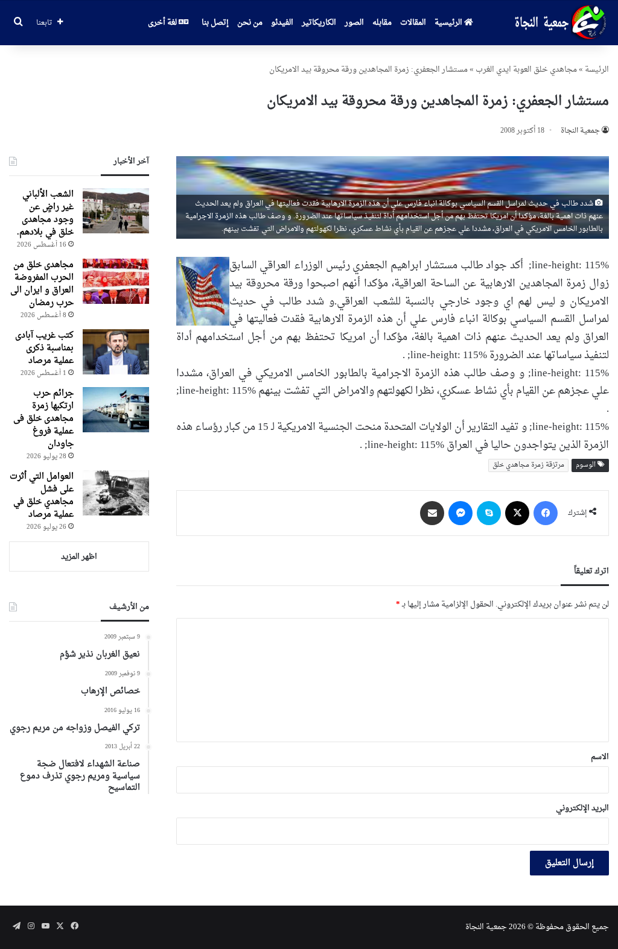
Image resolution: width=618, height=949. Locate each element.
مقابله (382, 22)
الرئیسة (597, 69)
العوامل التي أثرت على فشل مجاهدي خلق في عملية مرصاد (42, 495)
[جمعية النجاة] (559, 22)
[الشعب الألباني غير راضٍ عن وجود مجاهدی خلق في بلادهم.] (116, 210)
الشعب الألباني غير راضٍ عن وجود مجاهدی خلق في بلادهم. (45, 213)
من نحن (250, 22)
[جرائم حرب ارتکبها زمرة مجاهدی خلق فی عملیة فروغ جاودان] (116, 409)
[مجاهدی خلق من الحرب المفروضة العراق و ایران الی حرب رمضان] (116, 281)
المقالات (413, 22)
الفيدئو (282, 22)
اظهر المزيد (79, 556)
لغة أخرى (163, 22)
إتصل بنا (215, 22)
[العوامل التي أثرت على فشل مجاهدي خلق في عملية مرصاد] (116, 492)
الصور (354, 22)
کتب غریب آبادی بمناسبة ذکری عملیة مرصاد (44, 348)
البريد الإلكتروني (582, 808)
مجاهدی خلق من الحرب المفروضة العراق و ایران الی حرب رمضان (42, 284)
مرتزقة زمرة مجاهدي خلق (528, 465)
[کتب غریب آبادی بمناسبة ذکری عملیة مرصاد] (116, 351)
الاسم (600, 757)
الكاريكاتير (319, 22)
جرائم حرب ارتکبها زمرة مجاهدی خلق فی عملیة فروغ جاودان (43, 418)
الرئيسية (449, 22)
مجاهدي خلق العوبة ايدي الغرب (526, 69)
